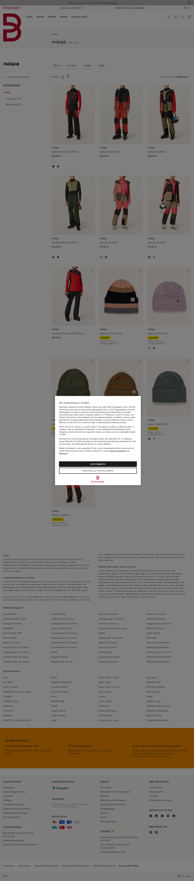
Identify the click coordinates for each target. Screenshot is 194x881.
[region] (98, 440)
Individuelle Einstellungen (97, 471)
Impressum (63, 453)
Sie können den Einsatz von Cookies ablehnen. (91, 444)
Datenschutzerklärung (118, 451)
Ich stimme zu (97, 464)
